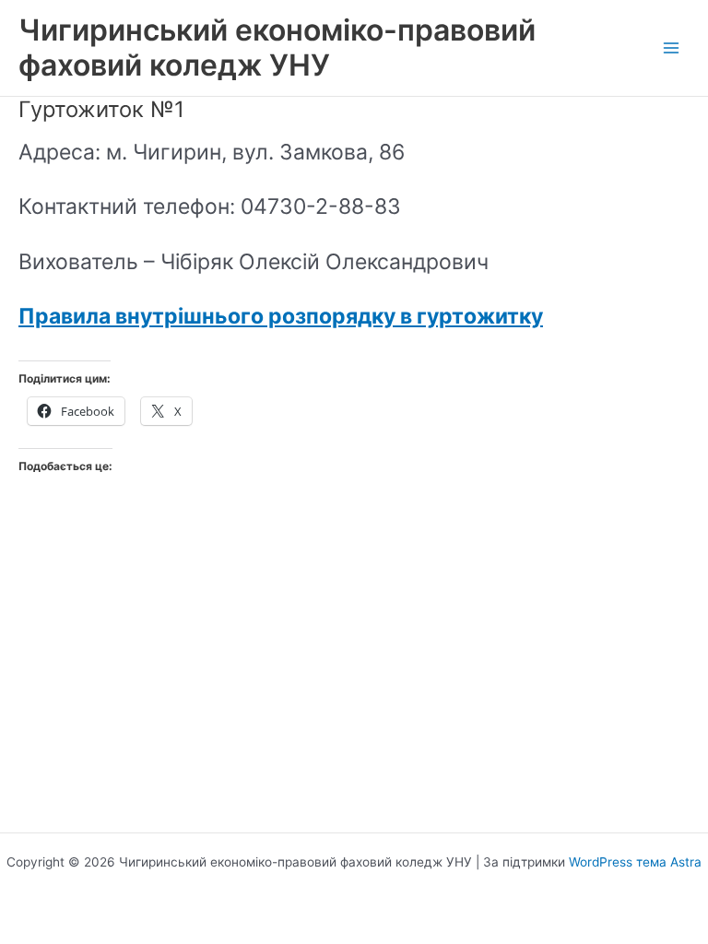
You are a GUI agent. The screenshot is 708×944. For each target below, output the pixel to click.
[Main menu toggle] (671, 48)
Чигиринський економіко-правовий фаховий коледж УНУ (277, 47)
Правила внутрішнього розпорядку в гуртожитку (280, 316)
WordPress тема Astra (635, 862)
